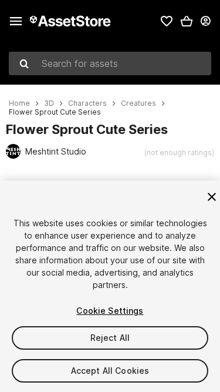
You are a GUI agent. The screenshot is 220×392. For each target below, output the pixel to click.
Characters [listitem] (87, 103)
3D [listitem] (49, 103)
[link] (167, 21)
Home (19, 103)
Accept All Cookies (110, 371)
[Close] (212, 197)
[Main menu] (16, 21)
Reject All (110, 338)
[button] (187, 21)
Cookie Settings (109, 311)
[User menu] (205, 21)
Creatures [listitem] (138, 103)
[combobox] (110, 63)
